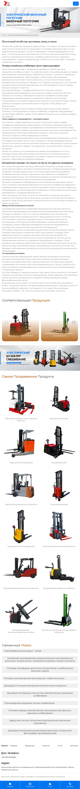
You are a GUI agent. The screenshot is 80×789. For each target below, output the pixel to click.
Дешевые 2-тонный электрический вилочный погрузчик (35, 685)
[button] (74, 323)
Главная (3, 35)
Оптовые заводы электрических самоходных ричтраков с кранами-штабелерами (40, 711)
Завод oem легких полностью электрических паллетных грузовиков (40, 721)
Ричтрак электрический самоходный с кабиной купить (34, 678)
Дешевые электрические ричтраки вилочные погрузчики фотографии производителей (40, 732)
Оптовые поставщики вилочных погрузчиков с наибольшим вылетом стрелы (40, 669)
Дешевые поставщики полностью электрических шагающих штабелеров (40, 694)
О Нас (50, 785)
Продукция (30, 785)
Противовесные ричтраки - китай (22, 651)
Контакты (70, 785)
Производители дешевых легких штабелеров (29, 703)
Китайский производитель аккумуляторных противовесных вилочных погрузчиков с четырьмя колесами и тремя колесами (40, 659)
